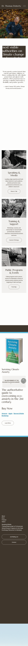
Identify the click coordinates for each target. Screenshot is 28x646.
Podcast (4, 520)
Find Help (13, 287)
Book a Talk (14, 191)
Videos (3, 521)
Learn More (8, 423)
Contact (14, 542)
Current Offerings (14, 240)
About (3, 516)
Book (3, 518)
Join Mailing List (14, 536)
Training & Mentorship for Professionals (12, 526)
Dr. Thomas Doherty (11, 6)
